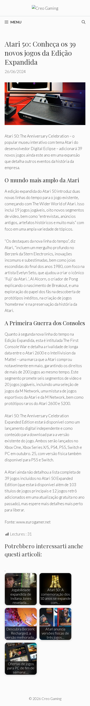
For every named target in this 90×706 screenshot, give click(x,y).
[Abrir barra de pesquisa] (83, 22)
